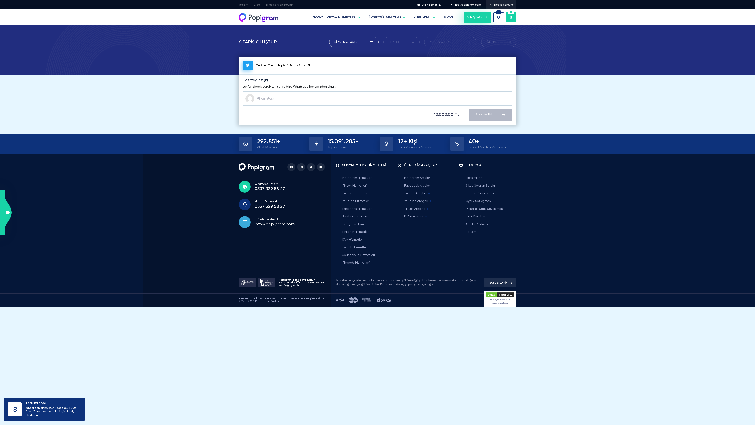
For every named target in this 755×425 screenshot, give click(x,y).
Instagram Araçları (417, 178)
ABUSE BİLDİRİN (498, 282)
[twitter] (311, 167)
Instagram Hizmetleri (357, 178)
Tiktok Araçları (414, 209)
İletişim (243, 4)
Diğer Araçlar (413, 216)
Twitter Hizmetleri (355, 193)
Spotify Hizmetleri (355, 216)
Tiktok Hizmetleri (354, 185)
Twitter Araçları (415, 193)
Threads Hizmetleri (356, 262)
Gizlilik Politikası (477, 224)
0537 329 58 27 (432, 4)
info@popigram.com (468, 4)
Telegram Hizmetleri (356, 224)
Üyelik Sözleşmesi (479, 201)
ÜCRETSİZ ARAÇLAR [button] (385, 17)
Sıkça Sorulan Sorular (279, 4)
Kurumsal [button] (422, 17)
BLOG (448, 17)
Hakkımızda (474, 178)
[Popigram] (258, 17)
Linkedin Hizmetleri (355, 232)
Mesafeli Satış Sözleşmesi (485, 209)
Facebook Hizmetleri (357, 209)
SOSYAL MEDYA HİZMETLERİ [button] (334, 17)
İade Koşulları (475, 216)
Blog (257, 4)
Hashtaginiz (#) (255, 80)
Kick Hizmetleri (353, 239)
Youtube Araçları (416, 201)
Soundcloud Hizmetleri (358, 255)
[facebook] (291, 167)
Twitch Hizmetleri (354, 247)
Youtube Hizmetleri (356, 201)
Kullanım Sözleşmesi (480, 193)
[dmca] (384, 300)
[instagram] (301, 167)
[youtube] (321, 167)
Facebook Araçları (417, 185)
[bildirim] (498, 17)
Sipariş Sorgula (503, 4)
